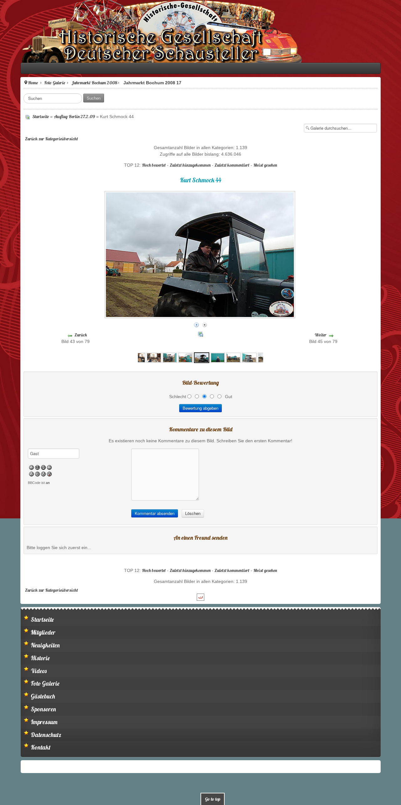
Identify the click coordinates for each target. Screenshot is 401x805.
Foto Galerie (37, 83)
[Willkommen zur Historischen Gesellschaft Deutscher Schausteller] (144, 31)
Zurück (68, 335)
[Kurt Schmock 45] (218, 356)
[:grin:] (26, 466)
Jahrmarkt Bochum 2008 (77, 83)
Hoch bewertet (154, 165)
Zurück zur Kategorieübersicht (34, 139)
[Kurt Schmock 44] (201, 356)
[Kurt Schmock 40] (138, 356)
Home (16, 83)
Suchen (76, 98)
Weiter (332, 335)
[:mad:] (20, 472)
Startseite (23, 116)
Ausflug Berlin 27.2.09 (57, 116)
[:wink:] (32, 466)
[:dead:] (32, 472)
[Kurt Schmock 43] (185, 356)
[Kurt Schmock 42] (170, 356)
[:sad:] (26, 472)
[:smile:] (14, 466)
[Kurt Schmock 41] (154, 356)
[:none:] (14, 472)
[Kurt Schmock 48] (249, 356)
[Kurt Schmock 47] (233, 356)
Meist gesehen (265, 165)
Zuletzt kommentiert (232, 165)
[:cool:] (20, 466)
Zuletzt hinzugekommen (190, 165)
